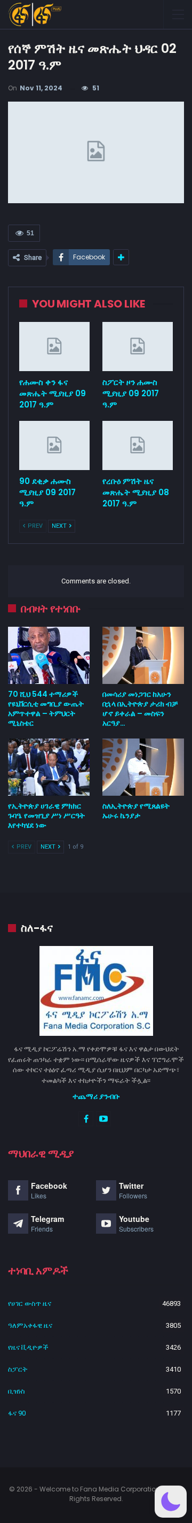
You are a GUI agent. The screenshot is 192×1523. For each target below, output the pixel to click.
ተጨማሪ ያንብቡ (96, 1096)
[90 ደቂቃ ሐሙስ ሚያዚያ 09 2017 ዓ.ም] (54, 445)
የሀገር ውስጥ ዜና (29, 1303)
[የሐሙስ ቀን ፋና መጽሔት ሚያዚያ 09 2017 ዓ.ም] (54, 346)
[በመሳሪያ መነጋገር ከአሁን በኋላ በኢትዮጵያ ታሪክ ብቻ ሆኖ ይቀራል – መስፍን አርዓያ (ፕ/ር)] (143, 655)
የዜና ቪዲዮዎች (28, 1347)
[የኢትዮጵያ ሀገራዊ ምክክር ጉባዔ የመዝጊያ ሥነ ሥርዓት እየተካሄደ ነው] (49, 767)
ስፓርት (17, 1369)
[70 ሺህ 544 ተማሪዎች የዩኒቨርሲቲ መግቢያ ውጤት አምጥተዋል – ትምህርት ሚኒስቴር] (49, 655)
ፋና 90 (17, 1413)
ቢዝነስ (16, 1391)
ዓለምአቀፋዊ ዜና (30, 1325)
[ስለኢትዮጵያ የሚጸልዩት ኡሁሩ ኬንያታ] (143, 767)
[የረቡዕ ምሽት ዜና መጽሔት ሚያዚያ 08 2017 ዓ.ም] (137, 445)
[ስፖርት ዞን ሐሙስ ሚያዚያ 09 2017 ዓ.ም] (137, 346)
